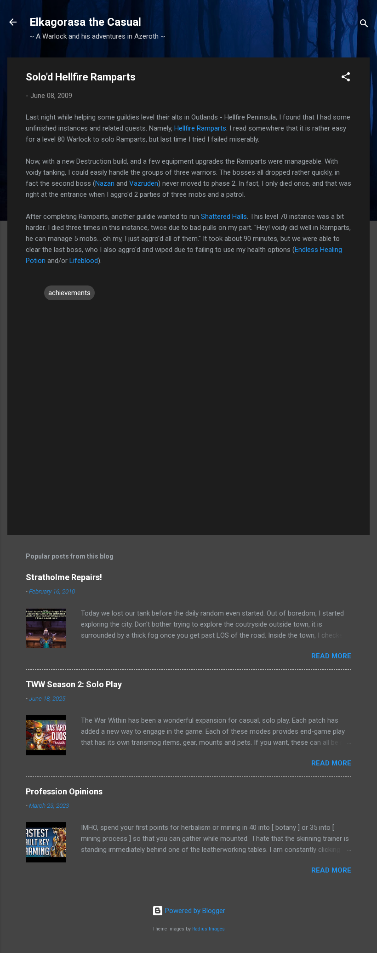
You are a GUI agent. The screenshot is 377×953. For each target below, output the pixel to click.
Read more (331, 656)
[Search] (364, 25)
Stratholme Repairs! (64, 577)
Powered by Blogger (194, 911)
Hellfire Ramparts (200, 128)
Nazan (105, 183)
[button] (345, 78)
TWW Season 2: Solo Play (74, 684)
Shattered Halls (224, 216)
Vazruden (143, 183)
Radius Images (208, 929)
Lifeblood (83, 261)
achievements (69, 293)
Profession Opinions (64, 791)
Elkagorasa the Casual (85, 22)
